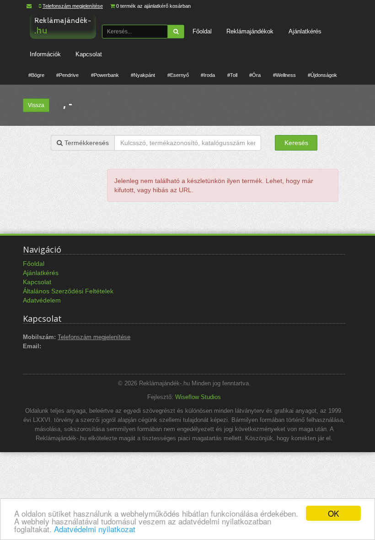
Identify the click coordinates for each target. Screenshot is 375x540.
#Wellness (284, 75)
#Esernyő (178, 75)
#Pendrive (67, 75)
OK (333, 513)
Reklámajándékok (249, 31)
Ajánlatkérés (305, 31)
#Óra (255, 75)
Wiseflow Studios (198, 397)
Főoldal (202, 31)
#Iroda (208, 75)
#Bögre (36, 75)
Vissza (36, 105)
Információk (45, 54)
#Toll (232, 75)
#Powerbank (105, 75)
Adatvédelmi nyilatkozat (94, 529)
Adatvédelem (42, 300)
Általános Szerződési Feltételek (68, 291)
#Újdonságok (322, 75)
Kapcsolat (88, 54)
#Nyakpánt (143, 75)
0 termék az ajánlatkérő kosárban (153, 6)
